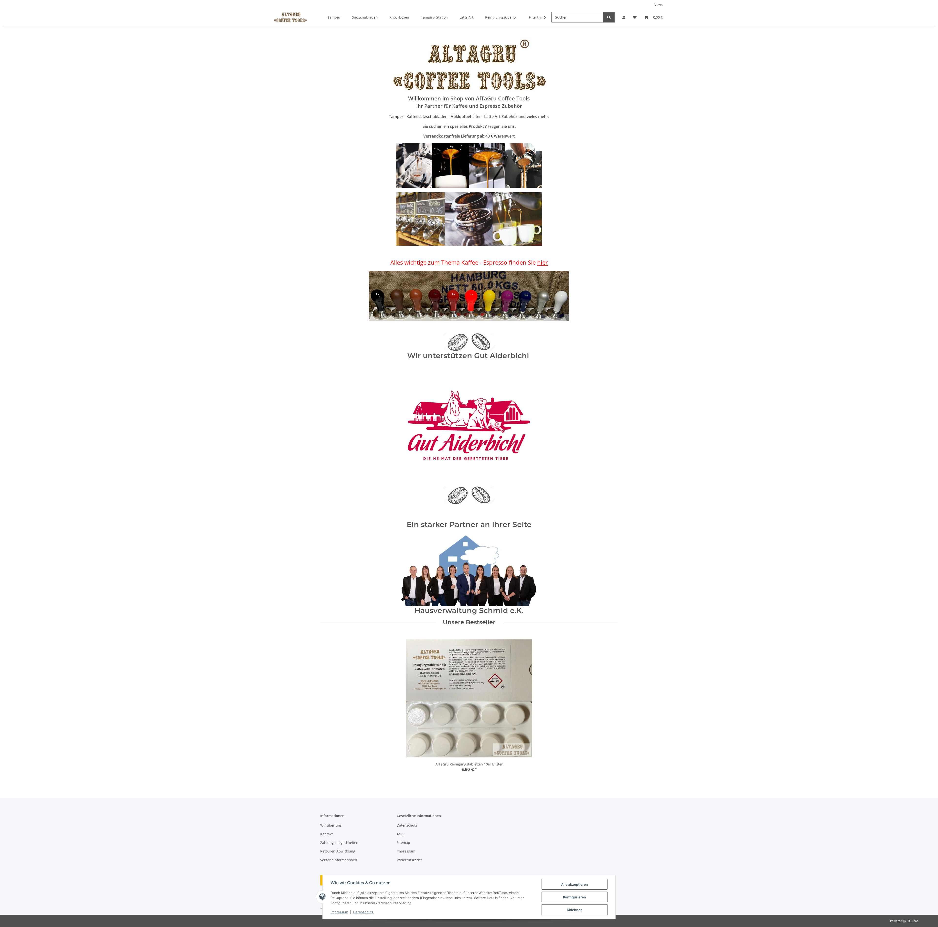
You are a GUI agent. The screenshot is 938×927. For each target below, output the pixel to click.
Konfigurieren (574, 897)
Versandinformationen (338, 860)
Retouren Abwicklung (337, 851)
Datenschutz (363, 912)
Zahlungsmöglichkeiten (339, 842)
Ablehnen (574, 910)
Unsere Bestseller (469, 622)
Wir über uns (331, 825)
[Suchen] (609, 17)
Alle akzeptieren (574, 884)
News (658, 4)
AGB (400, 834)
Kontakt (326, 834)
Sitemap (403, 842)
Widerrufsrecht (409, 860)
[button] (623, 17)
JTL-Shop (912, 921)
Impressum (339, 912)
